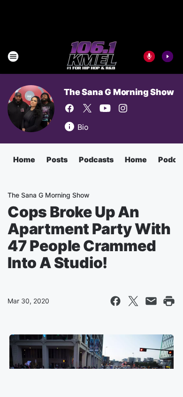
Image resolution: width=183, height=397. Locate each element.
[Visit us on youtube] (105, 108)
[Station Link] (92, 56)
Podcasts (96, 159)
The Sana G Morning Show (119, 92)
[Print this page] (168, 301)
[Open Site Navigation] (13, 56)
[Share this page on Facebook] (115, 301)
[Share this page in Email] (151, 301)
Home (24, 159)
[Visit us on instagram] (123, 108)
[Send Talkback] (149, 56)
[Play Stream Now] (167, 56)
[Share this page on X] (133, 301)
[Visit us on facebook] (69, 108)
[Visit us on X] (87, 108)
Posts (57, 159)
